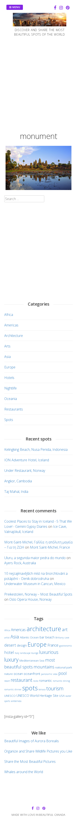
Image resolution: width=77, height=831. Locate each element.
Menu (16, 7)
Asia (7, 356)
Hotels (9, 377)
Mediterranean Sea (31, 660)
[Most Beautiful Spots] (39, 25)
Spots (8, 419)
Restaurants (13, 409)
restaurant (21, 680)
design (22, 645)
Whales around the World (23, 771)
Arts (7, 346)
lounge (34, 653)
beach (50, 637)
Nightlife (10, 388)
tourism (55, 688)
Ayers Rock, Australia (20, 563)
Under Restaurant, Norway (24, 470)
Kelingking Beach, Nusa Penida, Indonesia (36, 449)
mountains (44, 667)
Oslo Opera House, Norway (30, 599)
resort (7, 680)
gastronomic (65, 645)
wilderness (16, 701)
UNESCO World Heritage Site (37, 695)
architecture (44, 628)
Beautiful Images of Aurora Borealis (31, 741)
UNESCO (10, 696)
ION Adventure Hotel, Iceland (26, 460)
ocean (18, 673)
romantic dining (61, 680)
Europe (9, 367)
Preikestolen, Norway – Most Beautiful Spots (38, 594)
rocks (35, 680)
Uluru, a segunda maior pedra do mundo (35, 557)
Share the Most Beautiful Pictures (30, 761)
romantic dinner (12, 689)
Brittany (59, 637)
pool (62, 673)
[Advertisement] (38, 83)
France (52, 645)
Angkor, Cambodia (18, 481)
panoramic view (49, 674)
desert (10, 645)
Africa (8, 314)
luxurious (48, 652)
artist (7, 637)
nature (8, 674)
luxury (11, 659)
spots (30, 688)
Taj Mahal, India (16, 491)
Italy (17, 653)
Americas (11, 325)
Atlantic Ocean (29, 637)
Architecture (13, 335)
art (65, 629)
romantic (45, 680)
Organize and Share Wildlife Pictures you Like (38, 751)
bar (42, 637)
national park (63, 667)
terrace (42, 689)
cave (67, 637)
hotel (9, 652)
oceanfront (32, 673)
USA (62, 696)
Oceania (10, 398)
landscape (25, 653)
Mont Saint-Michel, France (50, 547)
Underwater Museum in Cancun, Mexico (34, 583)
